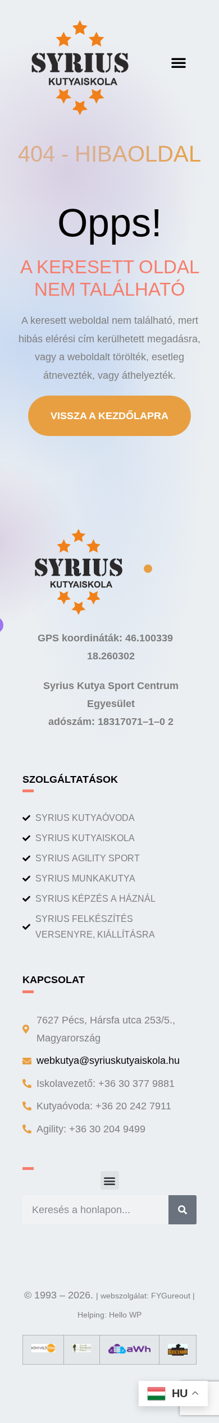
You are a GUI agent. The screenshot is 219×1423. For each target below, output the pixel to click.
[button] (178, 62)
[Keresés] (182, 1209)
